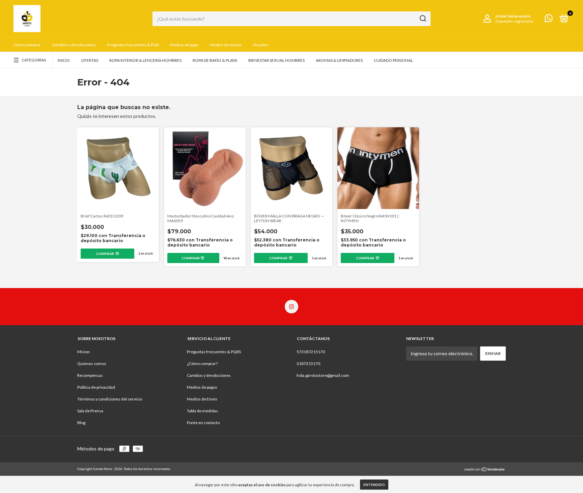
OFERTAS (89, 60)
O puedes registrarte (514, 21)
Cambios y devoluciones (74, 44)
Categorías (34, 59)
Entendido (374, 485)
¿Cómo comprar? (202, 363)
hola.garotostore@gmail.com (323, 375)
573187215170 (311, 351)
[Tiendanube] (485, 469)
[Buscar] (422, 18)
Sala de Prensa (90, 410)
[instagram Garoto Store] (291, 306)
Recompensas (90, 375)
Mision (83, 351)
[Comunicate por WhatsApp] (548, 20)
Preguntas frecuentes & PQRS (214, 351)
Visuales (260, 44)
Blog (81, 422)
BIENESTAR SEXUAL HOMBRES (276, 60)
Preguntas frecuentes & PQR (133, 44)
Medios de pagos (202, 387)
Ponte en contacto (203, 422)
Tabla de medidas (202, 410)
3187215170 (308, 363)
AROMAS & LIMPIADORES (339, 60)
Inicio (64, 60)
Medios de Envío (202, 398)
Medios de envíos (226, 44)
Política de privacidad (96, 387)
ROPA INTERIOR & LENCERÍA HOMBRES (145, 60)
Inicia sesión (518, 16)
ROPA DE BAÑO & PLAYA (215, 60)
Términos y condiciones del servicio (109, 398)
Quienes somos (91, 363)
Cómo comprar (27, 44)
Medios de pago (184, 44)
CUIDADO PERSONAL (393, 60)
